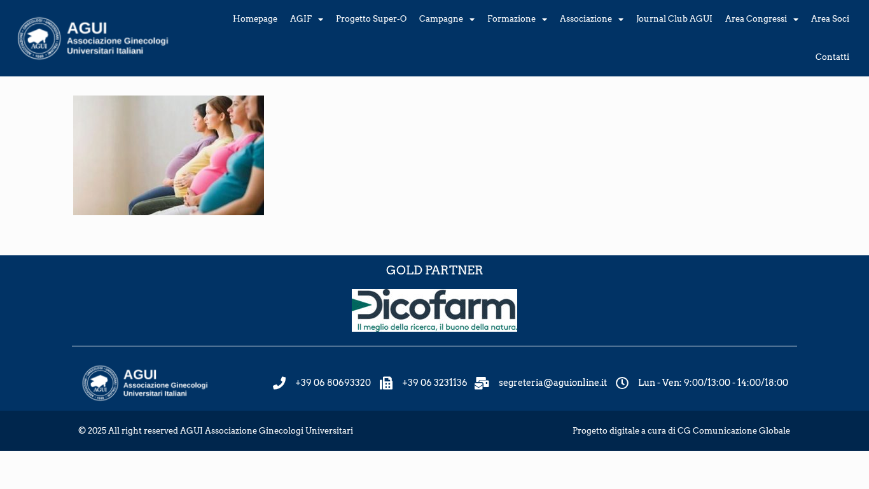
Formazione (511, 19)
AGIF (301, 19)
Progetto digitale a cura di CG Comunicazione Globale (681, 431)
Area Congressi (756, 19)
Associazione (586, 19)
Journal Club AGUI (674, 19)
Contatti (832, 57)
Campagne (441, 19)
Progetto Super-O (371, 19)
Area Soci (830, 19)
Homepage (255, 19)
